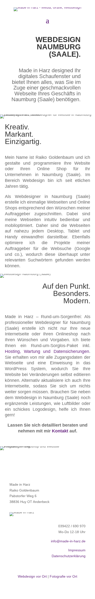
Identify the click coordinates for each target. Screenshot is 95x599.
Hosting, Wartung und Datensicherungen (47, 351)
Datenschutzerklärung (69, 556)
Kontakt (60, 431)
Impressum (77, 550)
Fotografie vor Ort (63, 576)
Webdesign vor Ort (32, 576)
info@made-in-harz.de (68, 541)
